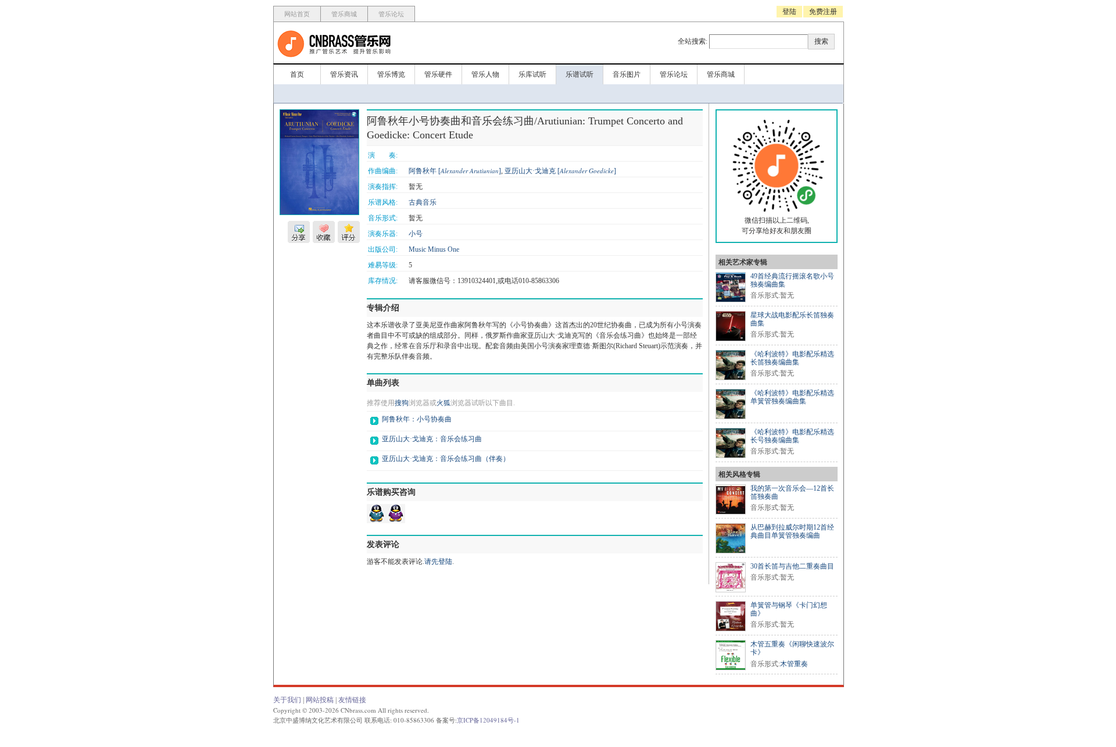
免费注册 (823, 12)
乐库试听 (532, 74)
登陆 (789, 12)
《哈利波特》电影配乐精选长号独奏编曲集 (792, 436)
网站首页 (297, 13)
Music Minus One (434, 249)
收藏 (324, 232)
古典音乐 (423, 202)
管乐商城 (344, 13)
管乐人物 (485, 74)
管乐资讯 (344, 74)
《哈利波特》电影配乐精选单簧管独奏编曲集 (792, 397)
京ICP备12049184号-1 (488, 720)
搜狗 (402, 403)
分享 (299, 232)
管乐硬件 (438, 74)
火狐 (443, 403)
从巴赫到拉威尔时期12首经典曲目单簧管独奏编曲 (792, 531)
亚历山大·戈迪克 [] (560, 171)
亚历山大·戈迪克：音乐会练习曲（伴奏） (446, 459)
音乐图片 (627, 74)
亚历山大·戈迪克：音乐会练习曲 (432, 439)
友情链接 (352, 700)
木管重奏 (794, 664)
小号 (416, 234)
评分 (349, 232)
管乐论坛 (391, 13)
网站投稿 (320, 700)
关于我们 (287, 700)
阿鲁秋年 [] (455, 171)
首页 (297, 74)
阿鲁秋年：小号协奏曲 (417, 419)
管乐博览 (391, 74)
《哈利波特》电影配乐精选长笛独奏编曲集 (792, 358)
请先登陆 (438, 561)
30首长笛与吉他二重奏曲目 (792, 566)
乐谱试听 (579, 74)
